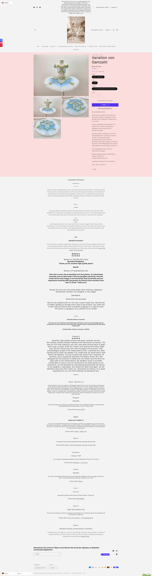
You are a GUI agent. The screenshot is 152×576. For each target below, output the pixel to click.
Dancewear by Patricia (42, 573)
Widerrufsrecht (66, 573)
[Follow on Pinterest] (1, 45)
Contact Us (147, 574)
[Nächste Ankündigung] (93, 7)
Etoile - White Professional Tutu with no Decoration (80, 445)
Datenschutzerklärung (77, 573)
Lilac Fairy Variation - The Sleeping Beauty (80, 518)
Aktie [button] (95, 169)
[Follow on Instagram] (1, 43)
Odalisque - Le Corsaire (81, 462)
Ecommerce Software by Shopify (55, 573)
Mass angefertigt (98, 77)
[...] (87, 248)
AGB (84, 573)
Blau (94, 83)
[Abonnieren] (59, 554)
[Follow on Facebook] (1, 40)
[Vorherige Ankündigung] (59, 7)
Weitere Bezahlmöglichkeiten (105, 108)
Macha (81, 481)
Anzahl (93, 92)
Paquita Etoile (85, 536)
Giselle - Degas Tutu (81, 431)
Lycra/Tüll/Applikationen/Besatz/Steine (104, 89)
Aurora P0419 (81, 409)
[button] (35, 30)
